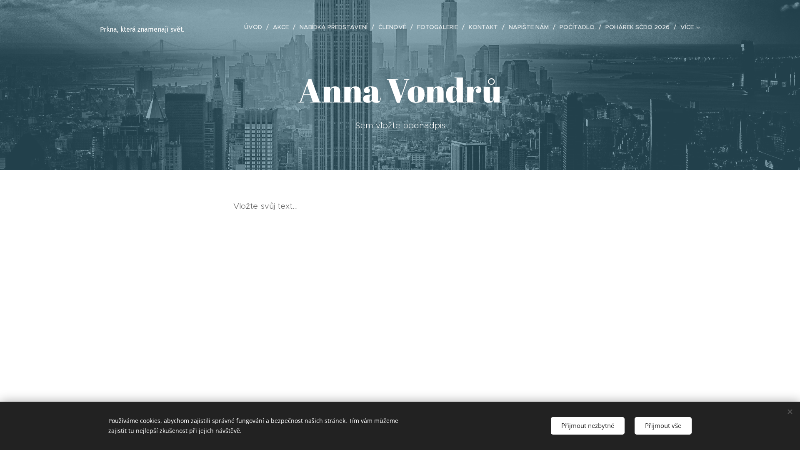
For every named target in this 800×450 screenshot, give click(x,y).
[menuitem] (255, 27)
